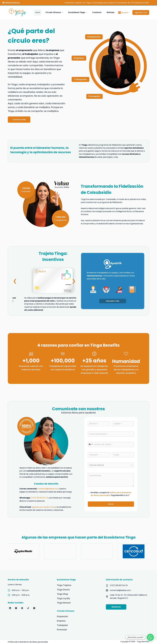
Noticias (110, 12)
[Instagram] (16, 608)
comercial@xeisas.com (47, 488)
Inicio (37, 12)
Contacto (96, 12)
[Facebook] (22, 608)
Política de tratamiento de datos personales (28, 642)
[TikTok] (28, 608)
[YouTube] (34, 608)
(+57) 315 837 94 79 (39, 497)
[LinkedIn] (10, 608)
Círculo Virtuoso (53, 12)
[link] (44, 281)
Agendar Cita (141, 12)
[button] (15, 280)
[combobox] (90, 444)
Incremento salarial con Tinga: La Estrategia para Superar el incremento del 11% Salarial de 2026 (89, 2)
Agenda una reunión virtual (44, 507)
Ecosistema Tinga (76, 12)
